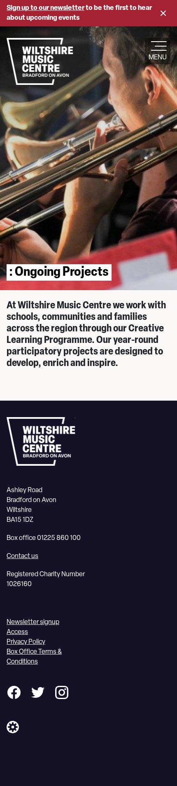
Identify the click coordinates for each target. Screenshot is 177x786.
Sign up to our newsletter (45, 8)
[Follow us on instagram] (61, 694)
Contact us (22, 556)
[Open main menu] (157, 47)
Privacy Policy (26, 642)
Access (17, 632)
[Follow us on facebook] (14, 694)
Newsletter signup (33, 622)
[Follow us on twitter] (37, 694)
